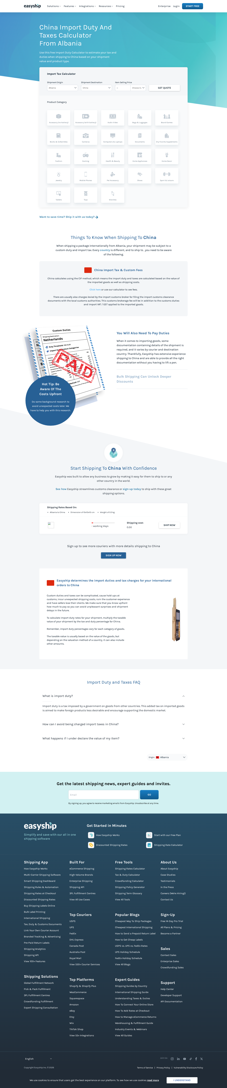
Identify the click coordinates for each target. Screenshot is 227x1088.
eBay (72, 1010)
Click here (95, 289)
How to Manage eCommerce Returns (135, 1016)
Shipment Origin (55, 82)
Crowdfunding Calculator (129, 880)
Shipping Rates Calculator (130, 868)
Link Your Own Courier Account (41, 930)
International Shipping (37, 918)
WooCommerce (77, 992)
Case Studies (168, 874)
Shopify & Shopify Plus (82, 986)
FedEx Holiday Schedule (128, 958)
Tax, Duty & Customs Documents (43, 924)
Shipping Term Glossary (128, 893)
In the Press (167, 887)
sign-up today (132, 489)
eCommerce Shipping (81, 868)
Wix (71, 1023)
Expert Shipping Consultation (41, 1007)
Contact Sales (168, 955)
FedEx (72, 933)
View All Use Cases (79, 899)
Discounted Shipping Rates (39, 899)
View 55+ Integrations (81, 1035)
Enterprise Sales (170, 961)
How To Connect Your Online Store (134, 1004)
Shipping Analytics (35, 948)
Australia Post (77, 952)
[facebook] (196, 1058)
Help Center (167, 989)
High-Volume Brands (81, 874)
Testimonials (168, 880)
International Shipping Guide (131, 992)
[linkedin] (178, 1058)
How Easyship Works (35, 868)
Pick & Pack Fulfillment (37, 989)
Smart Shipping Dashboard (39, 880)
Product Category (57, 102)
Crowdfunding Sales (172, 967)
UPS (71, 927)
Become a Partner (171, 933)
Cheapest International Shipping (133, 927)
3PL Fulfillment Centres (37, 995)
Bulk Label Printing (34, 911)
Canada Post (76, 945)
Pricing (120, 6)
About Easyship (169, 868)
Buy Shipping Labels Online (39, 905)
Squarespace (76, 998)
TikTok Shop (76, 1029)
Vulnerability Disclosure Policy (188, 1067)
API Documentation (172, 1001)
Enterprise (164, 6)
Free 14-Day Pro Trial (172, 921)
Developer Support (171, 995)
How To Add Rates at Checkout (132, 1010)
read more (153, 1080)
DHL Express (76, 939)
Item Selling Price (123, 82)
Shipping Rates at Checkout (40, 893)
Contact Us (167, 899)
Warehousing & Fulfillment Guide (134, 1023)
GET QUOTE (164, 87)
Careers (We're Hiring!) (173, 893)
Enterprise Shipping (80, 880)
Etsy (71, 1016)
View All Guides (123, 1035)
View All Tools (122, 899)
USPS (72, 921)
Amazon (74, 1004)
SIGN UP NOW (113, 555)
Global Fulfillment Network (39, 982)
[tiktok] (190, 1058)
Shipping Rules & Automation (41, 887)
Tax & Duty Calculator (127, 874)
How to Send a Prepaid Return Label (135, 933)
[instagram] (172, 1058)
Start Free (192, 6)
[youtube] (184, 1058)
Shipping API (31, 955)
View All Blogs (122, 964)
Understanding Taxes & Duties (132, 998)
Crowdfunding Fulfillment (38, 1001)
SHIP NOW (169, 525)
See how (61, 489)
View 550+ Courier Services (84, 964)
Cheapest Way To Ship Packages (133, 921)
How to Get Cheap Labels (129, 939)
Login (176, 6)
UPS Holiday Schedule (127, 952)
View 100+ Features (34, 961)
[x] (201, 1058)
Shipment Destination (91, 82)
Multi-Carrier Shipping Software (42, 874)
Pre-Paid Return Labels (36, 942)
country (105, 250)
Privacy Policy (163, 1067)
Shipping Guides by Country (131, 986)
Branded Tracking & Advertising (42, 936)
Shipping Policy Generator (130, 887)
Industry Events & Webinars (131, 1029)
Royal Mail (75, 958)
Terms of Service (145, 1067)
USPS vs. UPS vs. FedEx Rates (131, 945)
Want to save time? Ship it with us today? (67, 217)
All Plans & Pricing (171, 927)
